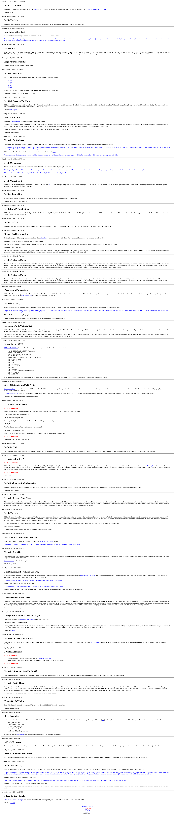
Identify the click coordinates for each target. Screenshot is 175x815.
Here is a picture (9, 561)
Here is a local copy (10, 389)
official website (16, 121)
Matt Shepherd (13, 109)
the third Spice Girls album (87, 575)
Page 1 (10, 80)
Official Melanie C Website (27, 619)
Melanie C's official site (11, 348)
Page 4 (10, 85)
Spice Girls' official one (44, 658)
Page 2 (10, 82)
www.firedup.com (26, 295)
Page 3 (10, 84)
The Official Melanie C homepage (14, 800)
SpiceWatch (20, 734)
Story (35, 9)
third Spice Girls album (46, 541)
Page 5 (10, 87)
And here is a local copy (11, 393)
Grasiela (12, 630)
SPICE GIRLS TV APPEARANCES (96, 9)
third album (43, 238)
